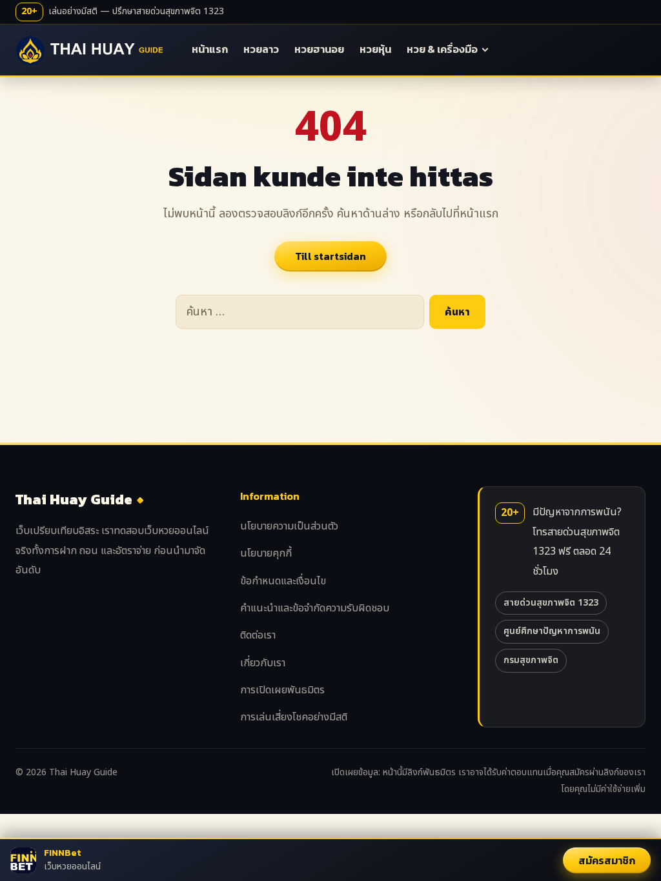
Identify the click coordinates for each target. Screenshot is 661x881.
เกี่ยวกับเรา (262, 663)
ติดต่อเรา (258, 635)
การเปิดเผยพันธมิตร (282, 690)
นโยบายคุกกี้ (266, 553)
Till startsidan (330, 256)
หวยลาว (261, 49)
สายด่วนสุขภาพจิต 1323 (550, 602)
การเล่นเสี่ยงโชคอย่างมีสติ (293, 717)
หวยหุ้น (375, 49)
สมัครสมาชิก (606, 860)
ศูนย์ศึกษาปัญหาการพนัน (551, 631)
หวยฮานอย (319, 49)
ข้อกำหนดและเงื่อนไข (283, 581)
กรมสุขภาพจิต (530, 660)
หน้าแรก (210, 49)
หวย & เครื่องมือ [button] (442, 49)
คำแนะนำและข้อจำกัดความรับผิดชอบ (314, 608)
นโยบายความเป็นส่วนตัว (289, 526)
